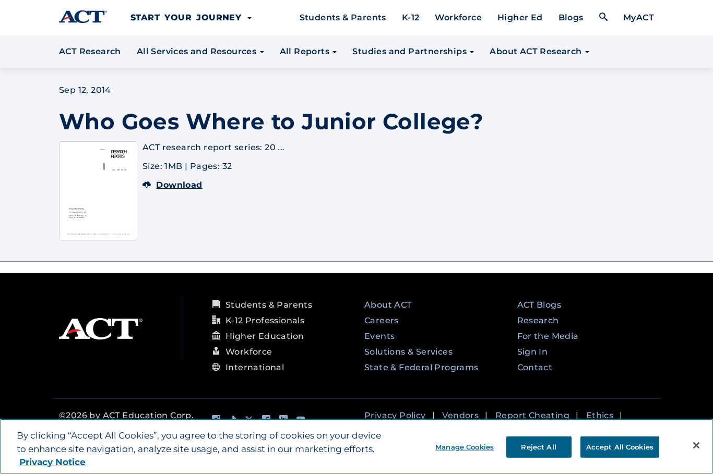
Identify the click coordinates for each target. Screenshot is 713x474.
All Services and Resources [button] (198, 51)
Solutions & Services (408, 352)
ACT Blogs (539, 305)
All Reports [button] (306, 51)
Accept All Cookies (619, 446)
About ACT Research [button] (537, 51)
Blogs (571, 17)
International (254, 367)
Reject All (538, 446)
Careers (381, 320)
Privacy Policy (395, 415)
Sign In (532, 352)
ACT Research (90, 51)
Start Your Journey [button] (188, 17)
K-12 (411, 17)
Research (538, 320)
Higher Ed (520, 17)
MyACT (638, 17)
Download (179, 185)
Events (379, 336)
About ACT (388, 305)
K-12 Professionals (264, 320)
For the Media (548, 336)
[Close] (696, 445)
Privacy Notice (52, 462)
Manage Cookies (464, 446)
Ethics (599, 415)
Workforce (458, 17)
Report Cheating (532, 415)
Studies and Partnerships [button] (410, 51)
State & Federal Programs (421, 367)
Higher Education (264, 336)
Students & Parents (343, 17)
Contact (535, 367)
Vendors (460, 415)
